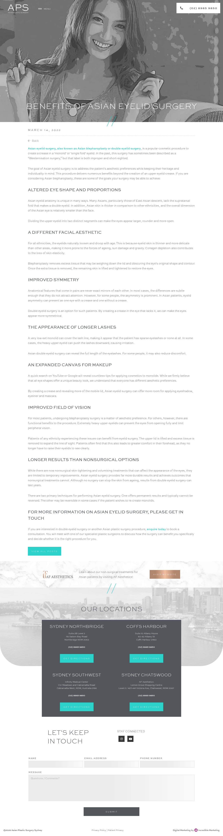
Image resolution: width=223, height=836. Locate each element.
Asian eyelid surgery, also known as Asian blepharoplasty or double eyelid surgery (84, 148)
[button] (44, 8)
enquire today (156, 529)
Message (35, 772)
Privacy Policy (99, 830)
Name (32, 758)
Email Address (95, 758)
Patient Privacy (116, 830)
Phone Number (151, 758)
